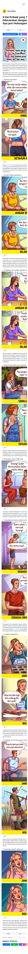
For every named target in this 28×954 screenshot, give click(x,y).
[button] (8, 30)
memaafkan (16, 629)
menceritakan (9, 165)
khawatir (22, 358)
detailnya (11, 260)
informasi (13, 454)
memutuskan (22, 513)
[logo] (9, 11)
